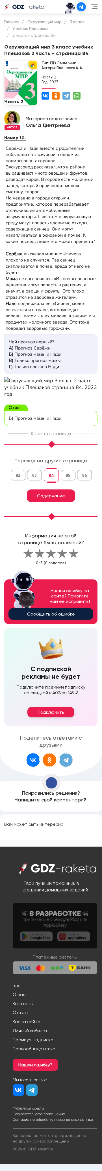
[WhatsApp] (77, 96)
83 (34, 475)
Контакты (23, 1003)
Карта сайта (26, 1021)
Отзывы (20, 1012)
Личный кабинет (30, 1030)
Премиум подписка (33, 1039)
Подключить (51, 712)
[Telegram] (66, 96)
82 (18, 475)
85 (68, 475)
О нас (19, 994)
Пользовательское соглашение (39, 1114)
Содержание (51, 495)
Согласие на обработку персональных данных (53, 1120)
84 (51, 475)
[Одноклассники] (56, 96)
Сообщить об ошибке (51, 614)
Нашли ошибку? (35, 1064)
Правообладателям (34, 1048)
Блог (17, 985)
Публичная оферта (28, 1108)
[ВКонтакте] (45, 96)
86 (84, 475)
